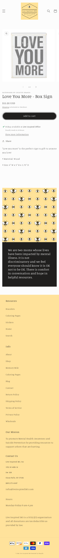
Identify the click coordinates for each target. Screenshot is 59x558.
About (9, 354)
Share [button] (8, 141)
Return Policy (12, 394)
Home (9, 329)
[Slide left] (23, 87)
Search (9, 335)
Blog (8, 381)
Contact (9, 388)
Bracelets (10, 309)
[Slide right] (36, 87)
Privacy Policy (13, 414)
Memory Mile (12, 368)
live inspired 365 (25, 553)
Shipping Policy (13, 401)
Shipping (5, 107)
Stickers (10, 322)
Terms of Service (14, 408)
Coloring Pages (13, 315)
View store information (17, 134)
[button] (3, 11)
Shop (8, 361)
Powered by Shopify (37, 553)
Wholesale (11, 421)
